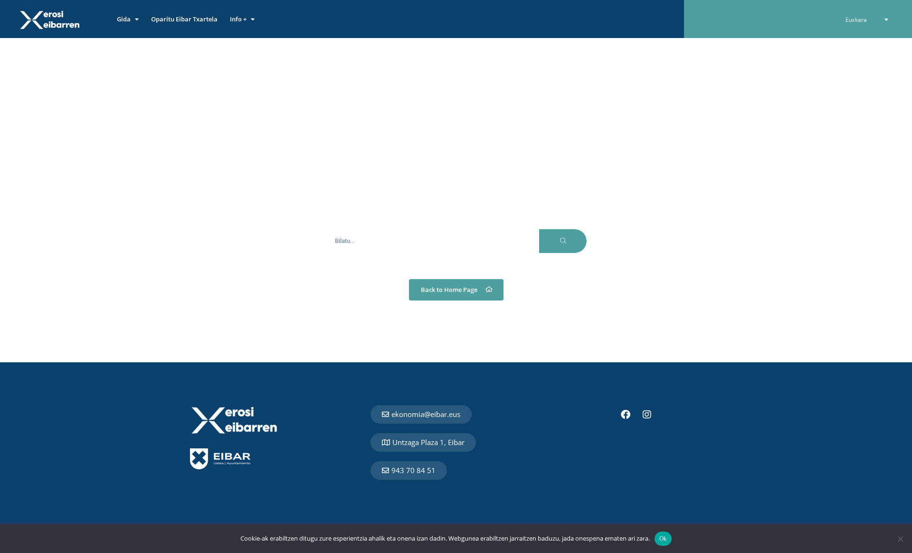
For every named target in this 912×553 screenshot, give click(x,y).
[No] (900, 538)
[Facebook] (625, 414)
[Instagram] (646, 414)
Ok (663, 538)
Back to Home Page (449, 289)
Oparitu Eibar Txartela (184, 19)
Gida (124, 19)
